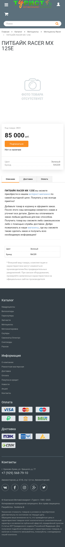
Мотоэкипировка (10, 329)
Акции (5, 389)
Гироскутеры (8, 316)
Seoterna (18, 507)
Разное (5, 346)
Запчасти (6, 320)
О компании (7, 362)
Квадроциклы (8, 307)
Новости (6, 384)
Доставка (6, 371)
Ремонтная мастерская (13, 367)
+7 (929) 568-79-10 (15, 473)
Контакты (6, 393)
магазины (33, 227)
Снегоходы (7, 342)
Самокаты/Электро (11, 338)
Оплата (5, 375)
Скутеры (5, 333)
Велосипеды (8, 311)
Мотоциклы (7, 324)
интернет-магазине (39, 194)
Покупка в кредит (10, 380)
